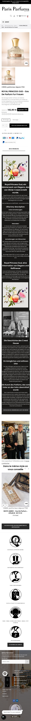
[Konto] (14, 16)
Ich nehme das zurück (15, 644)
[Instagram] (17, 700)
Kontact (4, 693)
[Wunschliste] (5, 130)
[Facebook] (14, 700)
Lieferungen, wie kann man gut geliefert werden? (19, 672)
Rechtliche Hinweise (19, 676)
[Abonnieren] (27, 662)
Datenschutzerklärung (20, 683)
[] (3, 505)
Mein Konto (5, 696)
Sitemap (16, 685)
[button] (3, 717)
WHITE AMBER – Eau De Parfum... (15, 511)
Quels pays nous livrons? (6, 690)
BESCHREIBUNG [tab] (14, 149)
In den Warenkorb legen (20, 125)
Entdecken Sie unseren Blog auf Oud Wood (15, 410)
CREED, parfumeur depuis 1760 (13, 87)
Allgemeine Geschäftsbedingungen (20, 679)
